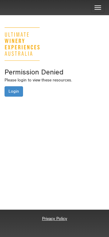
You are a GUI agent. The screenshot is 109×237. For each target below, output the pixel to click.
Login (13, 91)
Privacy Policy (54, 218)
